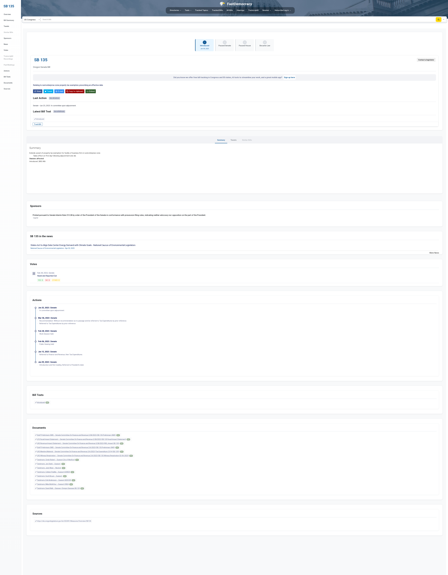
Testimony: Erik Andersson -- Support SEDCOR (56, 480)
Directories (174, 10)
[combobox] (31, 19)
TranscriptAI (253, 10)
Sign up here (289, 77)
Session (265, 10)
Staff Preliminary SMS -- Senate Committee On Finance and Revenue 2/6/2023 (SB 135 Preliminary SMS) (77, 447)
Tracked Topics (201, 10)
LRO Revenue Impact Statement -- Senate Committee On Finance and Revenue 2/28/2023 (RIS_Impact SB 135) (80, 443)
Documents (8, 83)
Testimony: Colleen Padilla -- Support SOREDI (55, 472)
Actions (7, 71)
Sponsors (7, 38)
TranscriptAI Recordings (8, 57)
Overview (7, 14)
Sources (7, 89)
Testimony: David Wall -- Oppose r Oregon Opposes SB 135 (60, 488)
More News (434, 253)
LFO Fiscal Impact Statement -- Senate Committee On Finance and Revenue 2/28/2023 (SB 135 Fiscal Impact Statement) (83, 439)
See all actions (54, 98)
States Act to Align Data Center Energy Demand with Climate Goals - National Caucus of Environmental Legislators (83, 245)
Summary (221, 140)
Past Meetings (9, 65)
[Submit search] (438, 19)
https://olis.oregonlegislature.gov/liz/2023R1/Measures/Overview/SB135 (64, 521)
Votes (6, 50)
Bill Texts (7, 77)
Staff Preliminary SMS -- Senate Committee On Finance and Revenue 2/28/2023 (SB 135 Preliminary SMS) (78, 435)
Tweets (6, 26)
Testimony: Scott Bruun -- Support (51, 476)
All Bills (230, 10)
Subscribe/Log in (282, 10)
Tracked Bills (217, 10)
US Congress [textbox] (30, 20)
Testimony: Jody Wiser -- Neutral (51, 468)
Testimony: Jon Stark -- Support (50, 464)
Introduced (40, 119)
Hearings (240, 10)
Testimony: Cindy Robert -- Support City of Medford (57, 460)
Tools (187, 10)
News (6, 44)
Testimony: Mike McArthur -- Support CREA (54, 484)
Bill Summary (9, 20)
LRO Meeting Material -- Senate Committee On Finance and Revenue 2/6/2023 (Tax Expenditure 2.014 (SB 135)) (80, 451)
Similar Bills (8, 32)
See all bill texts (59, 111)
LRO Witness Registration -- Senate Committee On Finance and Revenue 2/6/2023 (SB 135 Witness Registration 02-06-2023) (84, 456)
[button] (443, 19)
